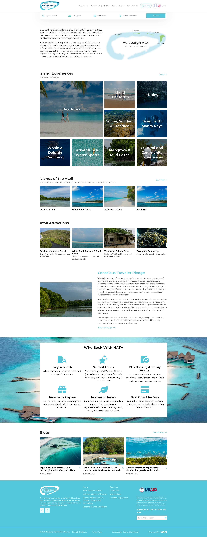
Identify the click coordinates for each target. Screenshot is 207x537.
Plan (92, 6)
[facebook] (42, 510)
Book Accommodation (92, 491)
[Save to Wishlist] (80, 468)
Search (156, 16)
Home (85, 487)
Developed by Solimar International (125, 532)
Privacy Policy (97, 532)
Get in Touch (132, 6)
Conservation (116, 6)
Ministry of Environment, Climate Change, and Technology (93, 500)
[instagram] (47, 510)
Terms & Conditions (79, 532)
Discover (82, 6)
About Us (114, 487)
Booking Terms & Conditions (95, 507)
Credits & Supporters (119, 498)
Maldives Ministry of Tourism (95, 494)
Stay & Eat (103, 6)
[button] (167, 245)
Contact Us (114, 491)
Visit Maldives (115, 494)
